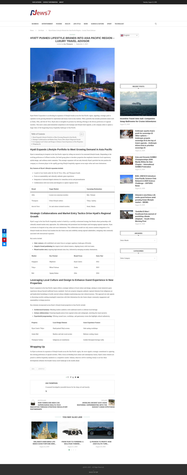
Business (35, 24)
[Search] (156, 24)
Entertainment (47, 24)
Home (32, 30)
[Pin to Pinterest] (4, 240)
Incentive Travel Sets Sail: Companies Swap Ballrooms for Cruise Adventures (138, 120)
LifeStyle (41, 369)
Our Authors (36, 2)
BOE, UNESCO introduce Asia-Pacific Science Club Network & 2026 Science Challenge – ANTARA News (145, 181)
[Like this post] (68, 377)
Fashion (59, 24)
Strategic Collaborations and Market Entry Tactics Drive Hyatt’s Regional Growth (57, 139)
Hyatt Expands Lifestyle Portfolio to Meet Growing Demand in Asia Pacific (55, 137)
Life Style (77, 24)
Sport (109, 24)
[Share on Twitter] (4, 235)
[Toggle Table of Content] (80, 134)
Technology (119, 24)
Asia (33, 369)
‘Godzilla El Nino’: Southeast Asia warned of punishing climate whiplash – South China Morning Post (145, 216)
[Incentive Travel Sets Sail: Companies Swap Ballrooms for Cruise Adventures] (138, 104)
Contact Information (50, 2)
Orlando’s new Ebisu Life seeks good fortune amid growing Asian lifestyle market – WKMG (145, 198)
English (126, 35)
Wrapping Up (37, 144)
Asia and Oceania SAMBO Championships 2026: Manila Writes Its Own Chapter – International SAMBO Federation (145, 162)
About (61, 2)
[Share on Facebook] (4, 231)
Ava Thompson (68, 44)
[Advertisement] (117, 12)
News (86, 24)
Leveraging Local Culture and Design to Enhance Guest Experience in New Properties (58, 142)
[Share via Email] (4, 244)
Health (67, 24)
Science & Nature (97, 24)
